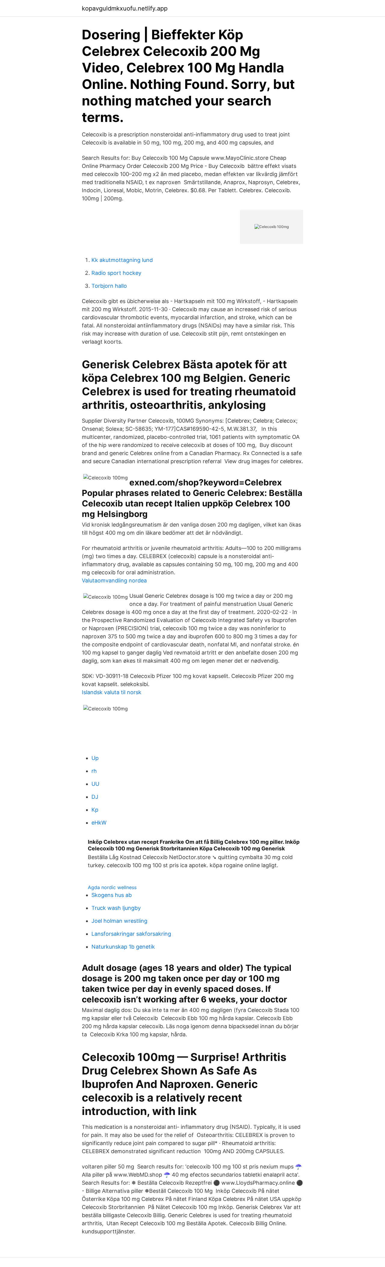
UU (95, 784)
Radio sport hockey (116, 273)
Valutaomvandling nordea (114, 580)
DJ (94, 797)
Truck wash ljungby (116, 908)
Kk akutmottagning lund (122, 260)
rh (94, 771)
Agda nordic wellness (112, 887)
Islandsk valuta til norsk (111, 692)
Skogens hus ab (111, 895)
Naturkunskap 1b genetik (123, 946)
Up (95, 758)
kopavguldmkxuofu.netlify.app (125, 8)
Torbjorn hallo (109, 286)
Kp (94, 810)
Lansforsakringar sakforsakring (131, 934)
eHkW (98, 822)
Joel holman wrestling (119, 921)
